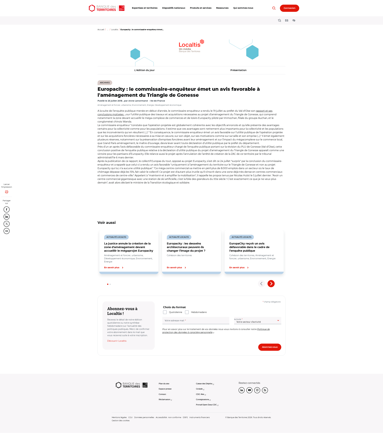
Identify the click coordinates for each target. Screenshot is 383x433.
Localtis (114, 29)
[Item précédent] (261, 283)
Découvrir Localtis (116, 341)
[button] (144, 8)
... (107, 29)
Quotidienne (175, 312)
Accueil (101, 29)
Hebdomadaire (199, 312)
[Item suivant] (271, 283)
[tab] (107, 284)
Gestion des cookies (121, 420)
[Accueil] (106, 8)
